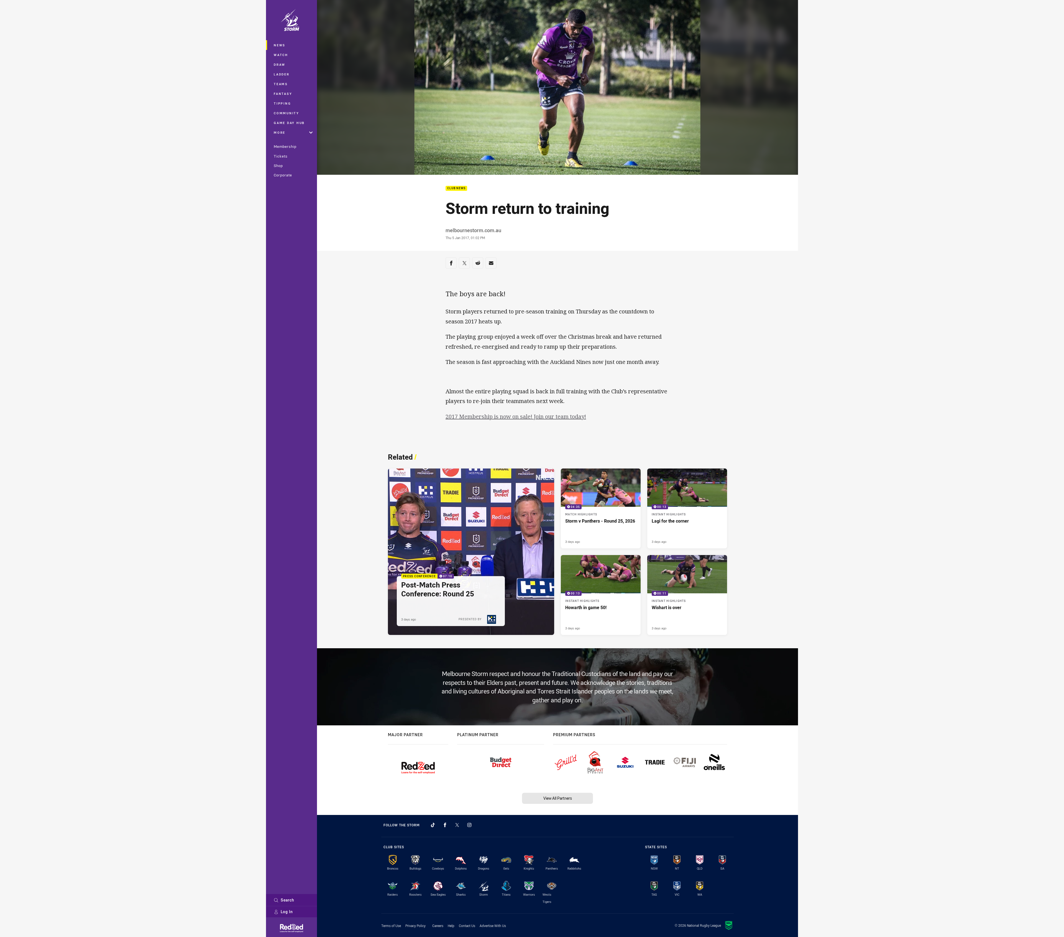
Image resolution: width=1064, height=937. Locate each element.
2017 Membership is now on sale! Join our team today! (516, 416)
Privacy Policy (415, 925)
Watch (281, 55)
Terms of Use (391, 925)
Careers (437, 925)
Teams (281, 84)
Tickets (281, 156)
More (279, 132)
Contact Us (467, 925)
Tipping (282, 103)
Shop (278, 165)
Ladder (282, 74)
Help (451, 925)
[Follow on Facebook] (445, 825)
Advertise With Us (493, 925)
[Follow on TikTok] (433, 825)
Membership (285, 146)
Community (286, 113)
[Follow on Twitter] (457, 825)
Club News (456, 188)
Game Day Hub (289, 123)
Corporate (283, 175)
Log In (287, 911)
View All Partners (557, 798)
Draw (279, 64)
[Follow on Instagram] (469, 825)
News (279, 45)
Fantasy (283, 94)
